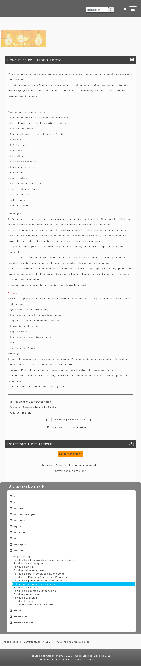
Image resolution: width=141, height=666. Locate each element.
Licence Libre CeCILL (87, 659)
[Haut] (137, 267)
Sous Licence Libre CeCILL (93, 655)
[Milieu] (137, 271)
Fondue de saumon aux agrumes (34, 590)
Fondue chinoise (24, 566)
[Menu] (133, 9)
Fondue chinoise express (29, 570)
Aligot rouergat (23, 556)
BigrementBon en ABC (37, 642)
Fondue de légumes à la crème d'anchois (40, 577)
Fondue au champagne (28, 563)
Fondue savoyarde (25, 597)
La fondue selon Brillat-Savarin (33, 604)
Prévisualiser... (60, 427)
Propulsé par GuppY (42, 655)
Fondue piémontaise (26, 594)
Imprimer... (82, 427)
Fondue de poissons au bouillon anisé (38, 580)
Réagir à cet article (70, 453)
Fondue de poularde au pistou (35, 584)
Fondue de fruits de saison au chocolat (38, 573)
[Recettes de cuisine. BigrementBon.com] (23, 38)
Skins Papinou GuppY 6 (55, 659)
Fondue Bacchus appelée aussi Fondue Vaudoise (45, 560)
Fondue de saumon (25, 587)
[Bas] (137, 276)
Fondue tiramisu (24, 601)
